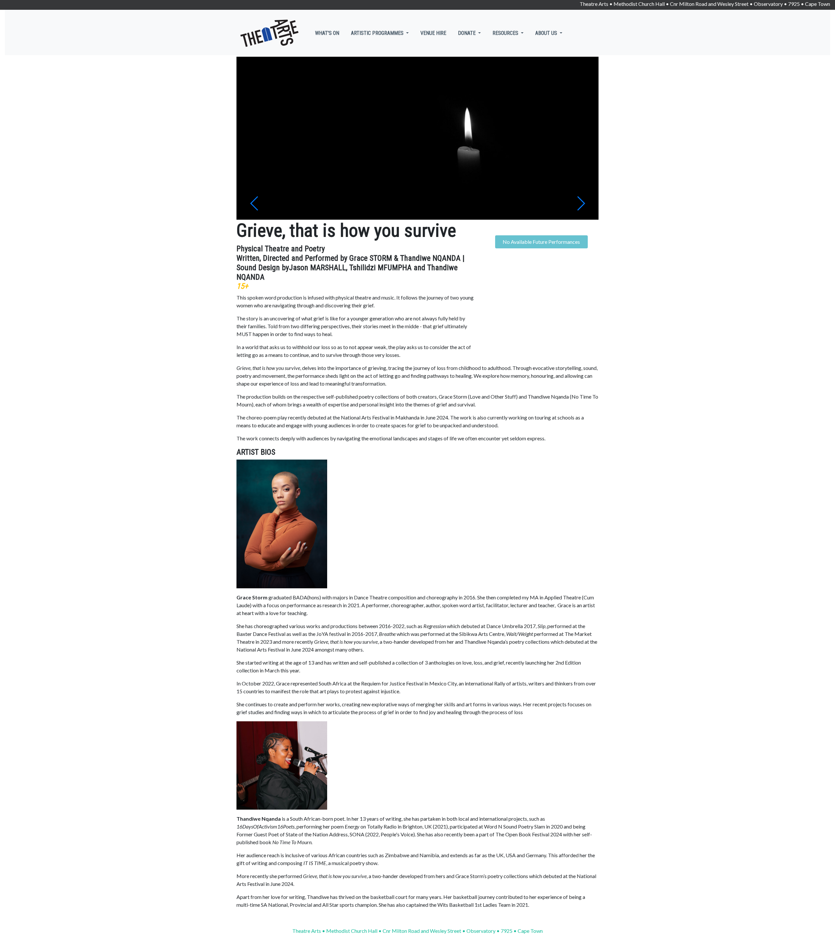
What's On (327, 33)
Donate (467, 33)
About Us (546, 33)
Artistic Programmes (378, 33)
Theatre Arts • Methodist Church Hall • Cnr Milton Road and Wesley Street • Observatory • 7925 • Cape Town (705, 4)
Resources (506, 33)
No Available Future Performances (541, 242)
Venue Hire (433, 33)
